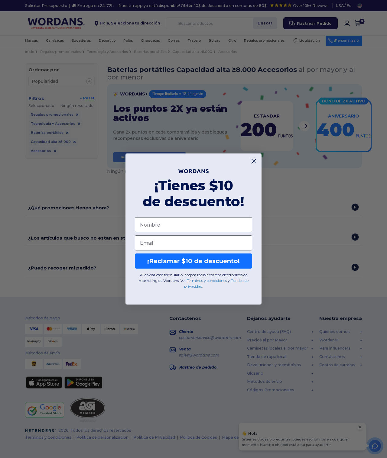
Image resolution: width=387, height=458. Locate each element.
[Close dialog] (254, 161)
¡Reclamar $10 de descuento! (193, 261)
